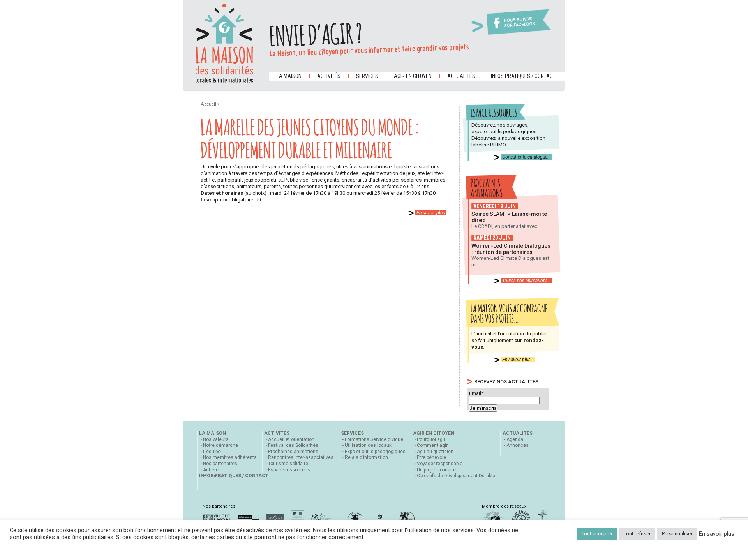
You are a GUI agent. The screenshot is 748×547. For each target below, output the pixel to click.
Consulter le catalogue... (526, 157)
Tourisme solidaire (288, 463)
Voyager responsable (439, 463)
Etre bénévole (431, 457)
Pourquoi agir (431, 439)
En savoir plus (430, 212)
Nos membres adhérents (230, 457)
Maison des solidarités (224, 43)
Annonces (517, 445)
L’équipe (212, 451)
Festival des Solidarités (293, 445)
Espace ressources (289, 470)
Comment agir (432, 445)
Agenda (514, 439)
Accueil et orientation (291, 439)
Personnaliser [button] (677, 533)
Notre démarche (220, 445)
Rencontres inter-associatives (300, 457)
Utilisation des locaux (368, 445)
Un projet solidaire (436, 470)
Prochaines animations (293, 451)
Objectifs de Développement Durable (456, 475)
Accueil (209, 104)
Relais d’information (366, 457)
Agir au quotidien (435, 451)
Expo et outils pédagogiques (375, 451)
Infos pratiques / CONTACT (523, 76)
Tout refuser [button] (637, 533)
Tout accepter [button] (597, 533)
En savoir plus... (518, 359)
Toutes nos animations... (526, 280)
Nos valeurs (216, 439)
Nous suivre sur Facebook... (521, 22)
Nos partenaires (220, 463)
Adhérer (211, 470)
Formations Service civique (374, 439)
